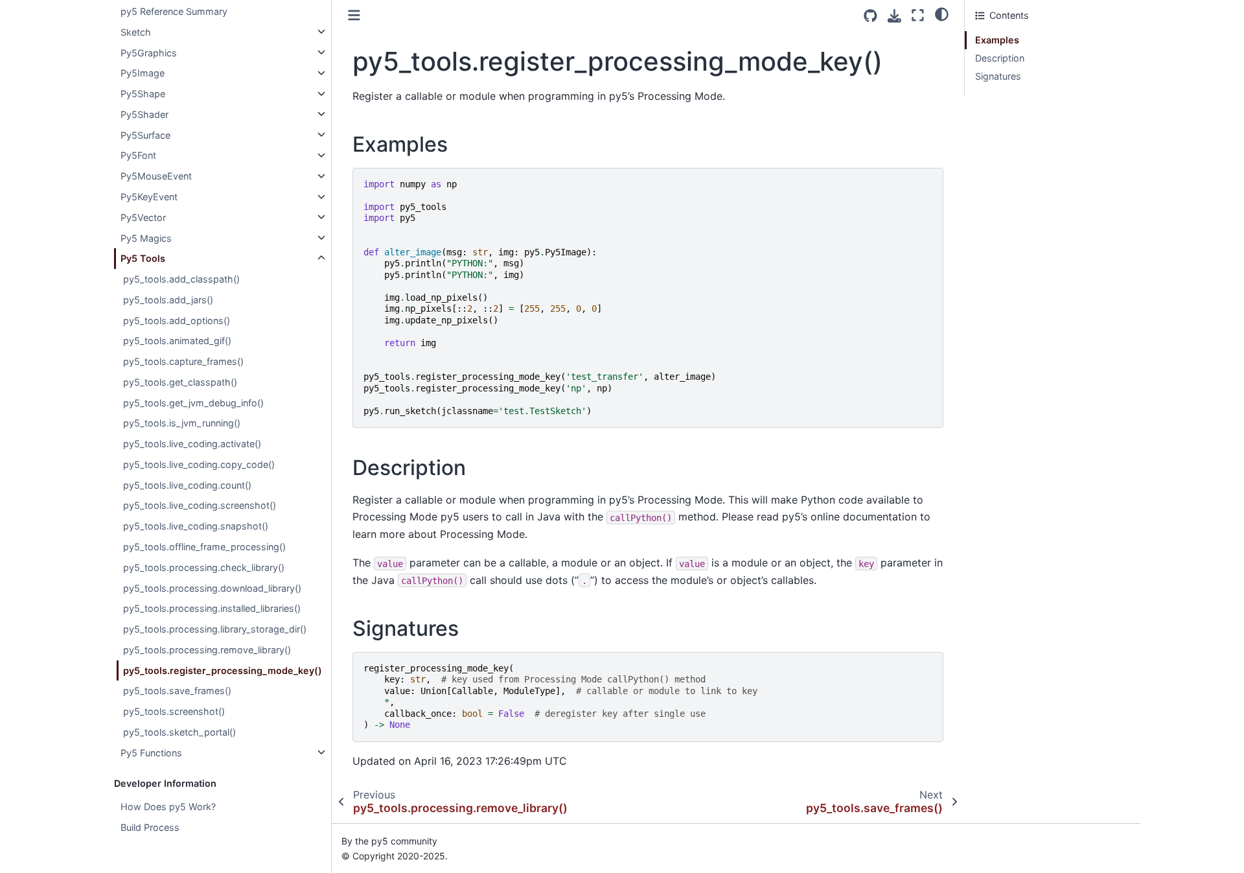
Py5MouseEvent (156, 175)
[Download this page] (894, 16)
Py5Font (138, 155)
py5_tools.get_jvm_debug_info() (193, 402)
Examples (997, 39)
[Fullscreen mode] (918, 15)
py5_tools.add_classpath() (181, 279)
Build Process (150, 827)
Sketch (136, 31)
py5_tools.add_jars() (168, 299)
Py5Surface (145, 134)
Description (999, 58)
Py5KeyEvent (149, 196)
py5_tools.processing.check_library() (203, 566)
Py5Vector (143, 216)
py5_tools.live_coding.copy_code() (199, 464)
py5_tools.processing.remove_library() (207, 649)
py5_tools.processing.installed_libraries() (212, 608)
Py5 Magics (146, 237)
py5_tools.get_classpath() (180, 381)
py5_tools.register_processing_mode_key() (222, 669)
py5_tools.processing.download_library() (212, 587)
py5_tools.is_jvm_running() (181, 422)
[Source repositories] (870, 16)
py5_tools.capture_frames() (183, 361)
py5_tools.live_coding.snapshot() (195, 525)
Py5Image (143, 72)
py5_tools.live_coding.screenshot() (199, 505)
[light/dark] (942, 14)
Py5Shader (144, 113)
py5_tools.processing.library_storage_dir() (214, 628)
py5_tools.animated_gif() (177, 340)
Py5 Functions (151, 752)
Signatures (998, 76)
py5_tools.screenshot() (174, 711)
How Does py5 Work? (168, 806)
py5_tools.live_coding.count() (187, 484)
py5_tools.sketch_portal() (179, 731)
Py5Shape (143, 93)
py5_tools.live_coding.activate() (192, 443)
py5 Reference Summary (174, 11)
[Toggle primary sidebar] (354, 15)
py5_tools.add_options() (176, 319)
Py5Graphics (149, 52)
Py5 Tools (143, 258)
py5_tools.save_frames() (177, 690)
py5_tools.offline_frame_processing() (204, 546)
